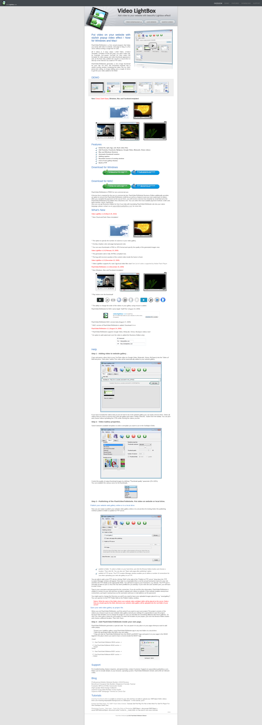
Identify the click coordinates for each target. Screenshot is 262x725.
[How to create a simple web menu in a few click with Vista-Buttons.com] (145, 87)
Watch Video (167, 22)
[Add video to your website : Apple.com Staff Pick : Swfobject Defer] (131, 319)
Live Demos (151, 22)
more (169, 712)
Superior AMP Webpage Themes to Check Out (108, 691)
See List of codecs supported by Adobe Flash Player (149, 263)
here (134, 325)
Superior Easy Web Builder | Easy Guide (106, 689)
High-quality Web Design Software (104, 688)
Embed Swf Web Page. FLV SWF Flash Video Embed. (109, 703)
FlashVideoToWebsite (121, 715)
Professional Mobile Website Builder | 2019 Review (110, 682)
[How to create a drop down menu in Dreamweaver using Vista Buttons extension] (129, 87)
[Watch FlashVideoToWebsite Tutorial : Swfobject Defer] (152, 45)
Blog (256, 4)
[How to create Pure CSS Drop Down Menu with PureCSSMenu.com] (113, 87)
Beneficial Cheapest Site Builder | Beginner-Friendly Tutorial (113, 684)
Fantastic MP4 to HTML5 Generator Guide (106, 686)
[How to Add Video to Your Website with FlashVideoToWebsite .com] (97, 87)
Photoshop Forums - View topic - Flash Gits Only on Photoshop (112, 708)
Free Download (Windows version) (133, 22)
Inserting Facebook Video (99, 699)
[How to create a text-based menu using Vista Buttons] (161, 87)
